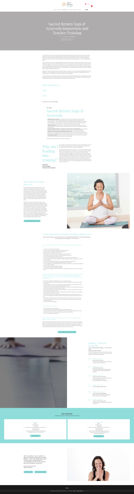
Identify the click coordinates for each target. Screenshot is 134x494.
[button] (92, 6)
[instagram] (85, 9)
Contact (74, 490)
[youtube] (87, 9)
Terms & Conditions (79, 490)
